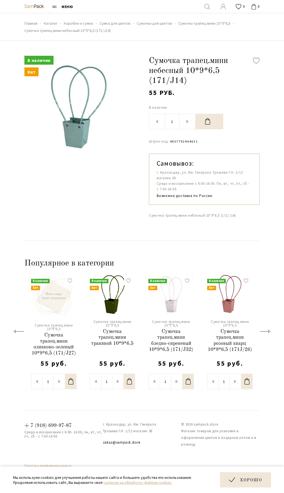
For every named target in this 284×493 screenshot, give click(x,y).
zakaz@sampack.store (121, 442)
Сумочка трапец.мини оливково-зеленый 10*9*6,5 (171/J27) (54, 344)
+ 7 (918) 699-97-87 (48, 425)
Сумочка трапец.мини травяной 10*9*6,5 (112, 337)
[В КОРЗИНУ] (209, 121)
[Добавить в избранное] (256, 60)
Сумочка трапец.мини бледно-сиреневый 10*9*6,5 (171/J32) (171, 340)
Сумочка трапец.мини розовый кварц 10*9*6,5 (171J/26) (230, 340)
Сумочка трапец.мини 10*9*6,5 (54, 327)
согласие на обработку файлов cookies (137, 482)
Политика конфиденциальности (48, 465)
